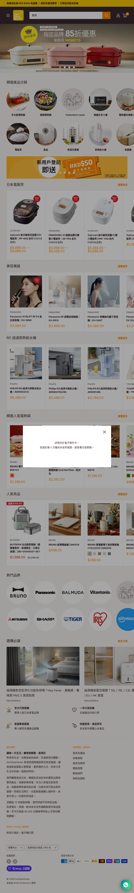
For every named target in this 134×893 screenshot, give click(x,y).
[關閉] (104, 431)
